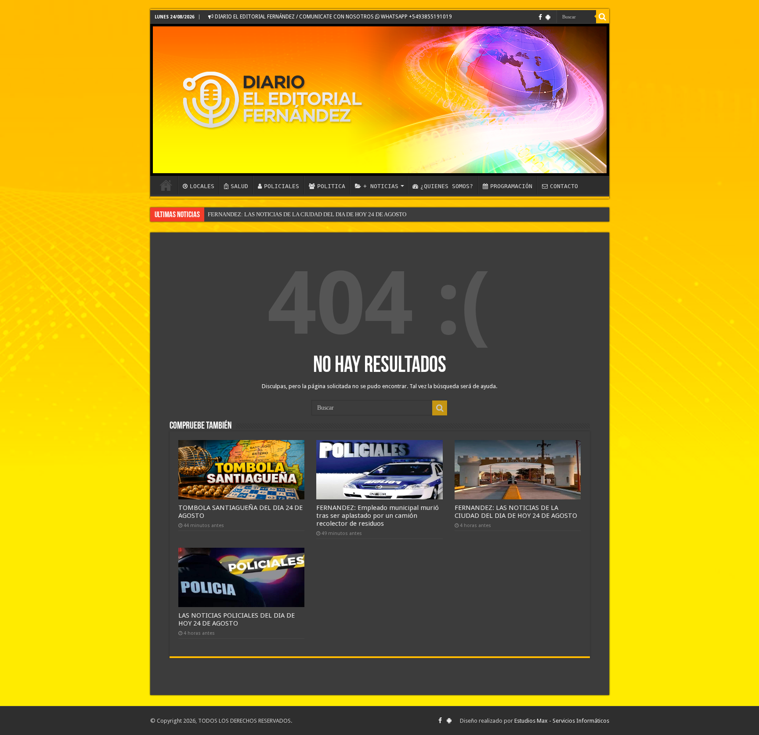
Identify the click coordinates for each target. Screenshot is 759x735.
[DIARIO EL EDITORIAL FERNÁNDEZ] (379, 100)
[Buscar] (602, 16)
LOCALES (202, 186)
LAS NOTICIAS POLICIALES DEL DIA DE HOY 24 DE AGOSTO (236, 619)
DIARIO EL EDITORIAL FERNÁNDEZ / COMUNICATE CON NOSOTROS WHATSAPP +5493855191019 (332, 17)
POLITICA (331, 186)
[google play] (548, 17)
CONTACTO (564, 186)
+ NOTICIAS (380, 186)
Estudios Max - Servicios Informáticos (561, 720)
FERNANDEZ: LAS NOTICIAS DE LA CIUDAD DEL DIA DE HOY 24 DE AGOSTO (307, 214)
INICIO (166, 185)
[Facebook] (540, 17)
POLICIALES (281, 186)
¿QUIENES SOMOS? (446, 186)
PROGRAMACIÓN (511, 186)
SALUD (239, 186)
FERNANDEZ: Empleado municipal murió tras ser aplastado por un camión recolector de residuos (377, 516)
